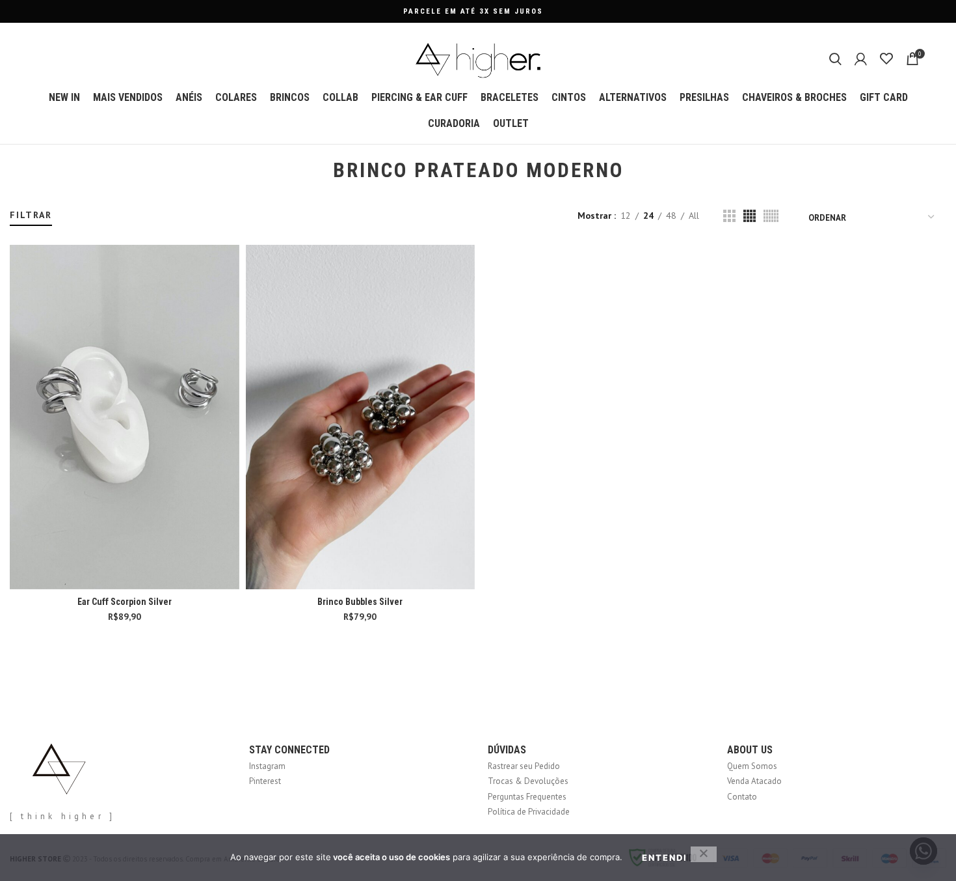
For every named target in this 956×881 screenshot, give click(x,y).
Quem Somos (752, 766)
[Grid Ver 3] (729, 216)
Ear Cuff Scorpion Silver (124, 601)
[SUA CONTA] (860, 59)
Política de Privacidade (529, 811)
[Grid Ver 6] (770, 216)
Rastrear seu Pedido (524, 766)
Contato (742, 796)
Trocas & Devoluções (528, 781)
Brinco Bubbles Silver (360, 601)
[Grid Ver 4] (749, 216)
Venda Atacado (754, 781)
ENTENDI (664, 857)
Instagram (267, 766)
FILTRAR (31, 214)
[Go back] (316, 171)
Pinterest (265, 781)
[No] (704, 854)
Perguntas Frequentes (527, 796)
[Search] (835, 59)
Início (18, 202)
